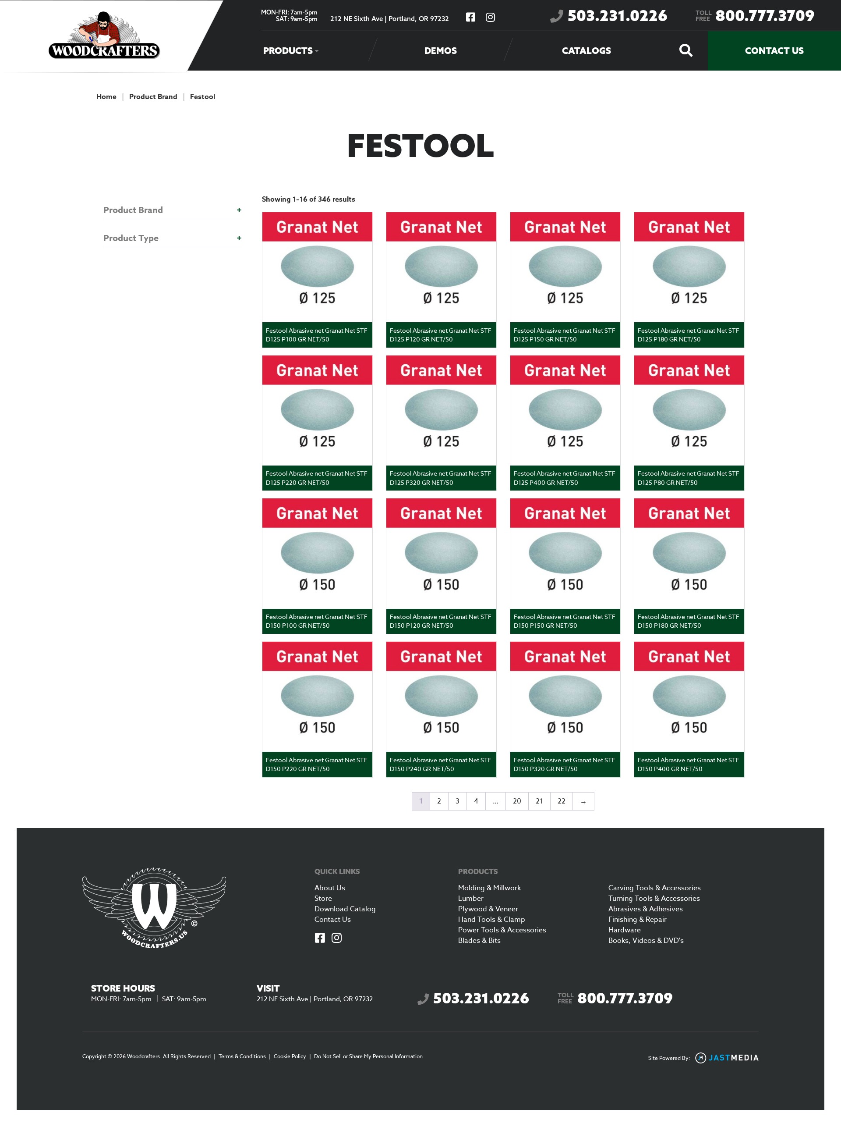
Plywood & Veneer (488, 909)
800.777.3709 (755, 15)
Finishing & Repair (637, 919)
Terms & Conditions (242, 1056)
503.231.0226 (618, 15)
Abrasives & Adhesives (645, 909)
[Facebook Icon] (320, 939)
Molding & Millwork (489, 888)
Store (323, 898)
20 (517, 801)
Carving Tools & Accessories (654, 888)
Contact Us (774, 50)
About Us (329, 888)
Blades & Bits (479, 940)
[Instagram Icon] (337, 939)
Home (106, 97)
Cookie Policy (290, 1056)
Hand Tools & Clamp (491, 919)
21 (539, 801)
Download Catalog (345, 909)
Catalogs (586, 50)
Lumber (471, 898)
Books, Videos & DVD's (646, 940)
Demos (440, 50)
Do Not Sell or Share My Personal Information (368, 1056)
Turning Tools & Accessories (654, 898)
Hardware (624, 930)
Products (288, 50)
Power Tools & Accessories (502, 930)
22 (561, 801)
